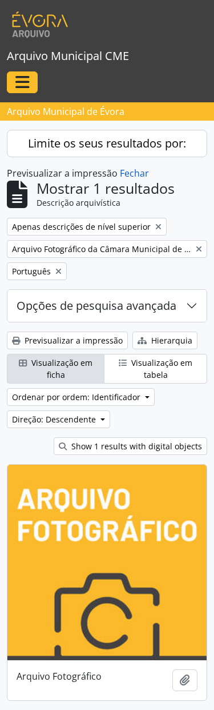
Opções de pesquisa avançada (96, 305)
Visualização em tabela (160, 368)
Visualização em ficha (60, 368)
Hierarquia (170, 340)
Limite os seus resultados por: (107, 143)
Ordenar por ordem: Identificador (77, 397)
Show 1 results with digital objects (135, 446)
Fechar (134, 173)
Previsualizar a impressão (72, 340)
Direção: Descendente (55, 419)
